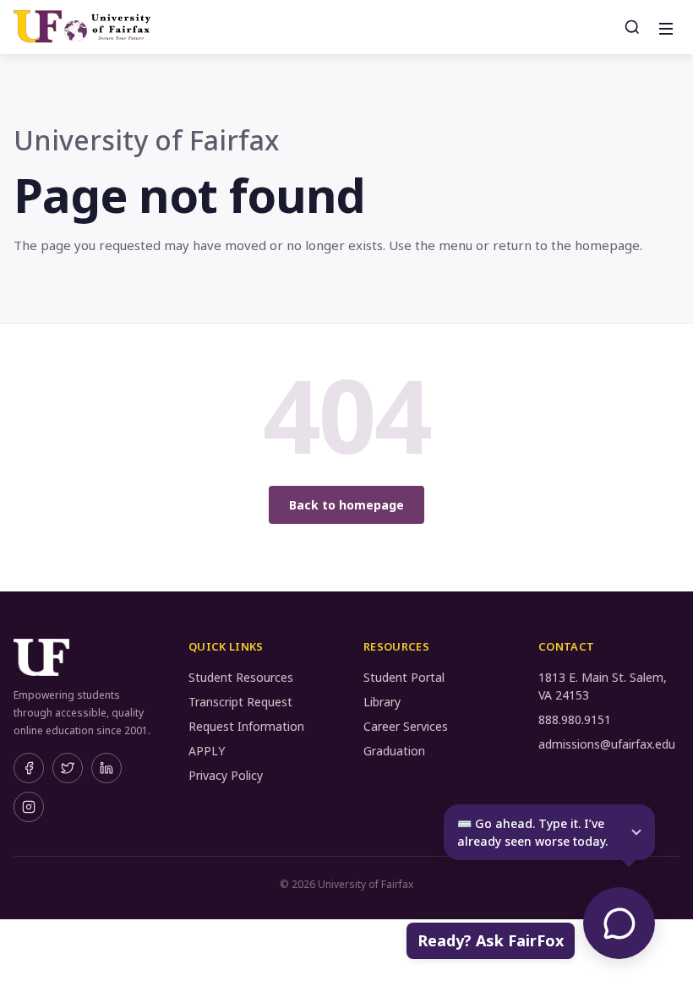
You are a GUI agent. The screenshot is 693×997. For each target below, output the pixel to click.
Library (382, 702)
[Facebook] (29, 768)
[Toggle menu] (664, 27)
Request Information (246, 726)
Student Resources (240, 677)
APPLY (206, 751)
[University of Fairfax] (82, 27)
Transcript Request (240, 702)
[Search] (632, 27)
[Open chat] (619, 923)
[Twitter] (67, 768)
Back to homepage (346, 505)
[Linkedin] (106, 768)
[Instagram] (29, 807)
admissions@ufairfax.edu (606, 744)
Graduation (394, 751)
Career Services (405, 726)
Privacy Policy (225, 775)
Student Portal (404, 677)
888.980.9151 (574, 719)
